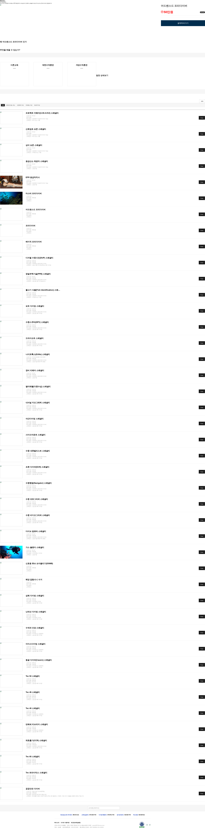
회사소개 (56, 822)
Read (201, 118)
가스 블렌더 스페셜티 (35, 547)
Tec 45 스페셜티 (33, 692)
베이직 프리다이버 (34, 242)
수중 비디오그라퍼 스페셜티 (38, 515)
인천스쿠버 (60, 11)
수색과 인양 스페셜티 (35, 628)
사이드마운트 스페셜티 (35, 435)
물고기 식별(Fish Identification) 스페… (43, 290)
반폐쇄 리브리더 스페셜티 (37, 724)
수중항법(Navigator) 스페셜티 (39, 483)
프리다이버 (30, 226)
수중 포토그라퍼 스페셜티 (37, 499)
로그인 (56, 4)
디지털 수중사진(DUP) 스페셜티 (39, 258)
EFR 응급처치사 (33, 177)
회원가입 (61, 4)
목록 (202, 101)
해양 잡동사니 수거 (34, 579)
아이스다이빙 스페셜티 (35, 644)
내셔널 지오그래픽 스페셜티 (38, 402)
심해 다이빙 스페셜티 (35, 596)
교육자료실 (132, 11)
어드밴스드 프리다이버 (35, 209)
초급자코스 (72, 11)
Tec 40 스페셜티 (33, 708)
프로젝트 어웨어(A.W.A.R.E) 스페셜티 (42, 113)
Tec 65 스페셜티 (33, 756)
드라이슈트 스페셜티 (35, 338)
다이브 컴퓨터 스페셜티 (36, 531)
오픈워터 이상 (20, 105)
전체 (3, 105)
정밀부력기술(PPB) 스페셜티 (38, 274)
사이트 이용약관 (65, 822)
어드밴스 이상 (29, 105)
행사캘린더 (120, 11)
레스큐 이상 (37, 105)
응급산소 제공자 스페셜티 (37, 161)
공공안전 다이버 (33, 789)
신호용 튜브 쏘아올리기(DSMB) (39, 563)
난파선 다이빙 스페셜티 (36, 612)
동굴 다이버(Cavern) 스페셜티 (39, 660)
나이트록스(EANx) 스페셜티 (38, 354)
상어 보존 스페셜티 (34, 145)
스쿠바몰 (144, 11)
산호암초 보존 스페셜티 (36, 129)
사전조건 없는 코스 (10, 105)
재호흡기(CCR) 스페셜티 (36, 740)
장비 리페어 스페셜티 (35, 370)
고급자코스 (96, 11)
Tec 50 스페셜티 (33, 676)
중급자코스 (84, 11)
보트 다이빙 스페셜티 (35, 306)
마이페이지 (67, 4)
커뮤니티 (108, 11)
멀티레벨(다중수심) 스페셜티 (38, 386)
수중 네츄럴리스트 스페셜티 (38, 451)
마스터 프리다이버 (34, 193)
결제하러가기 (183, 23)
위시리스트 (143, 4)
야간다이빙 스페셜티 (35, 419)
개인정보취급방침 (75, 822)
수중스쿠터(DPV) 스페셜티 (37, 322)
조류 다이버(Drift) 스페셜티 (37, 467)
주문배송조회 (136, 4)
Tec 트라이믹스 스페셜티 (36, 773)
